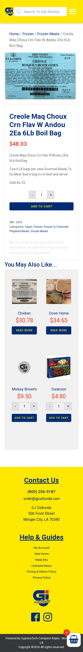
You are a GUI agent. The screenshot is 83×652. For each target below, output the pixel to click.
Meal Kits (42, 560)
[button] (68, 60)
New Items (42, 553)
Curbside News (41, 566)
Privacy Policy (41, 577)
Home (14, 34)
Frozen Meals (48, 34)
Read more (24, 330)
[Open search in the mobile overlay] (40, 11)
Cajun (28, 226)
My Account (42, 547)
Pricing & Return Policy (41, 571)
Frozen (28, 34)
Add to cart (41, 206)
